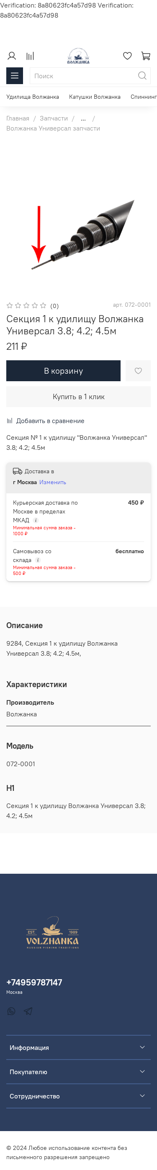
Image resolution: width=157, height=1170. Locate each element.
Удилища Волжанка (32, 96)
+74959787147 (34, 982)
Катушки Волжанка (95, 96)
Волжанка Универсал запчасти (53, 128)
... (83, 118)
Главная (17, 118)
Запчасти (54, 118)
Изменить (52, 482)
